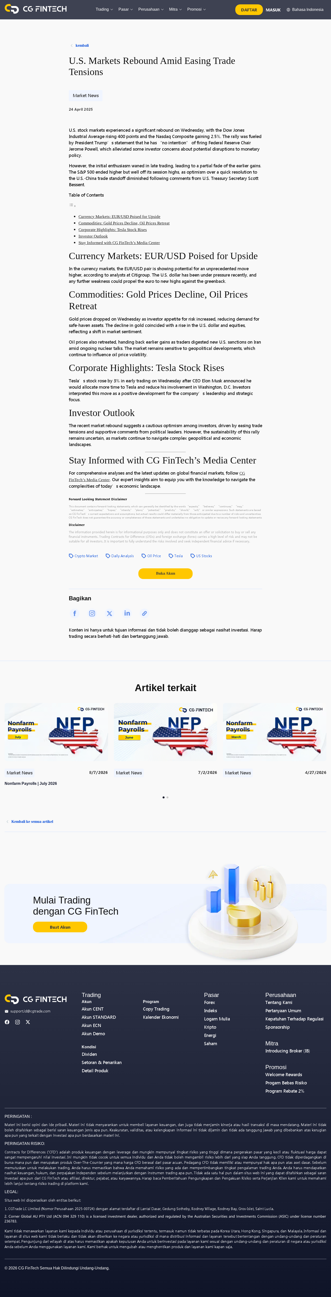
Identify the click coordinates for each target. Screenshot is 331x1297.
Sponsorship (277, 1027)
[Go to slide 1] (164, 797)
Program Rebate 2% (284, 1091)
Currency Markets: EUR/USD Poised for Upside (119, 216)
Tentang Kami (278, 1002)
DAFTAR (249, 9)
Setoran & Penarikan (102, 1062)
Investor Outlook (93, 236)
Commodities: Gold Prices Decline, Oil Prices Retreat (124, 223)
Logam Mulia (217, 1019)
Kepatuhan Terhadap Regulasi (294, 1019)
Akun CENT (92, 1009)
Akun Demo (93, 1033)
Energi (210, 1035)
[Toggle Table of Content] (72, 206)
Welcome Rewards (283, 1074)
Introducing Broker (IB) (287, 1051)
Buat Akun (60, 927)
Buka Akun (165, 573)
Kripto (210, 1027)
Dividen (89, 1054)
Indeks (210, 1010)
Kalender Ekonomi (161, 1017)
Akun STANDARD (99, 1017)
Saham (210, 1043)
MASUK (273, 9)
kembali (82, 45)
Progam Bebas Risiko (286, 1083)
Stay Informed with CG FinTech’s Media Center (119, 242)
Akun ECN (91, 1025)
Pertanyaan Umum (283, 1010)
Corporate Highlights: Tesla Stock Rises (113, 229)
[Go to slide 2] (167, 797)
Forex (209, 1002)
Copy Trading (156, 1009)
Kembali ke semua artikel (32, 821)
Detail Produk (95, 1070)
